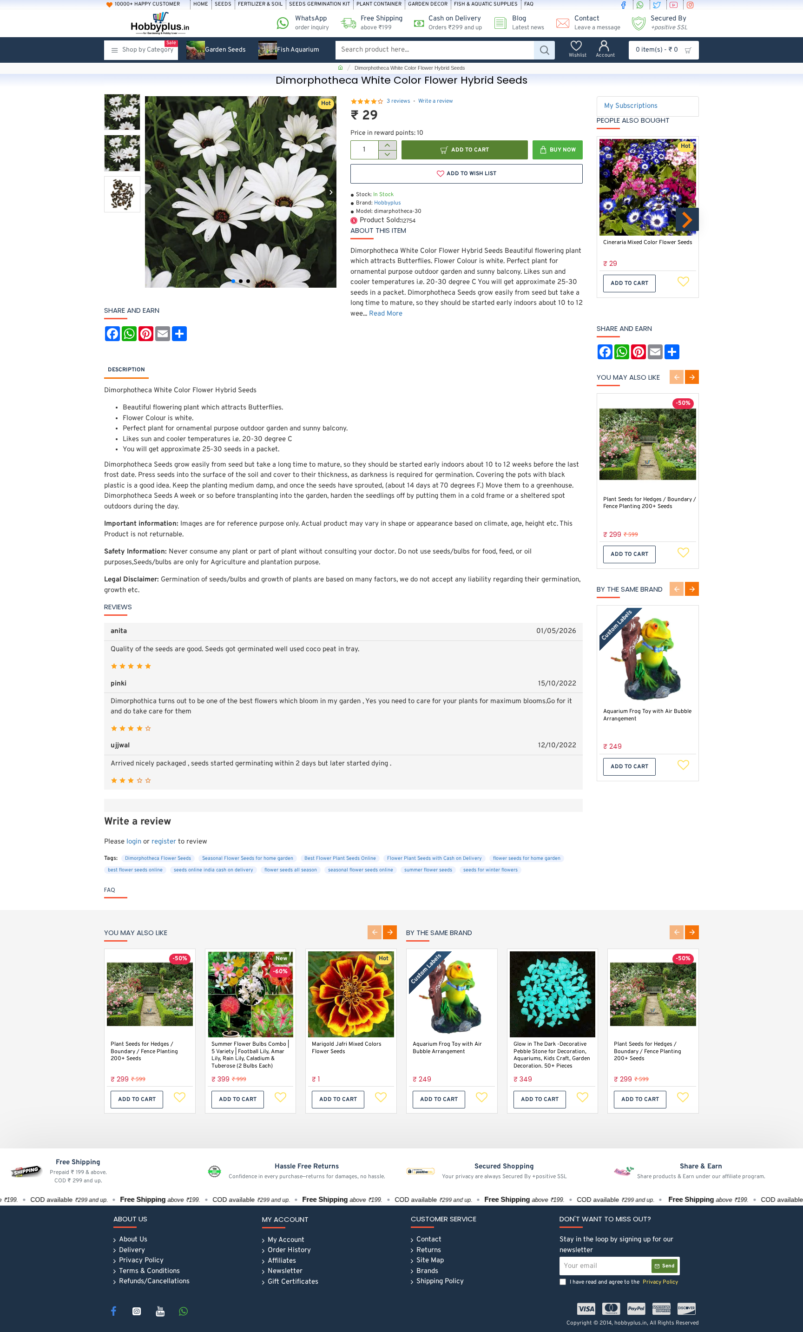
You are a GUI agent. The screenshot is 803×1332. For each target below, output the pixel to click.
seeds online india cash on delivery (213, 870)
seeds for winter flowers (490, 870)
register (163, 841)
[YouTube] (160, 1311)
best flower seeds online (135, 870)
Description (126, 370)
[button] (150, 192)
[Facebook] (113, 1311)
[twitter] (658, 4)
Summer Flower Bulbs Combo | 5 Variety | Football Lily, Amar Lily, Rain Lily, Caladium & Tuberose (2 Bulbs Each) (250, 1055)
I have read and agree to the (623, 1282)
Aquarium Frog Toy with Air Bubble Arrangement (647, 715)
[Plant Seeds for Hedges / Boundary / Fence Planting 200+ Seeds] (647, 444)
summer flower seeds (428, 870)
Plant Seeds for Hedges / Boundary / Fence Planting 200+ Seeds (649, 503)
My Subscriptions (631, 106)
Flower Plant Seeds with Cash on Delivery (434, 858)
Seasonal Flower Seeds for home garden (247, 858)
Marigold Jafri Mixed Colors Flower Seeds (347, 1048)
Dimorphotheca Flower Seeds (158, 858)
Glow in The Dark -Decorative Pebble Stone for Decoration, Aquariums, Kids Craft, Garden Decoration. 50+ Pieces (551, 1055)
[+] (387, 145)
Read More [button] (385, 314)
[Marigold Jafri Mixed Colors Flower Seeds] (351, 994)
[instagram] (691, 4)
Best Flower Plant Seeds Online (340, 858)
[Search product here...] (544, 50)
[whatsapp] (641, 4)
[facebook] (624, 4)
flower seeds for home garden (526, 858)
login (133, 841)
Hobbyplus (387, 203)
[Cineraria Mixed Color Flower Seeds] (647, 187)
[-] (387, 154)
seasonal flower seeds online (360, 870)
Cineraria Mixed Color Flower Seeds (647, 242)
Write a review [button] (435, 101)
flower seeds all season (290, 870)
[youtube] (674, 4)
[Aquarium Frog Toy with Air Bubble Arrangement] (647, 656)
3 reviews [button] (398, 101)
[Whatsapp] (183, 1311)
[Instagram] (136, 1311)
